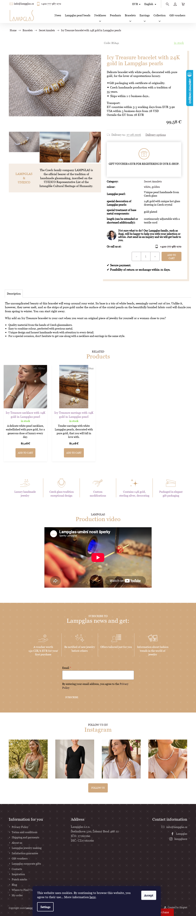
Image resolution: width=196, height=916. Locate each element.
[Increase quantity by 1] (154, 256)
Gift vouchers (20, 858)
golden (156, 186)
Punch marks (19, 879)
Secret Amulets (153, 181)
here (93, 897)
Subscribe (71, 697)
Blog (14, 884)
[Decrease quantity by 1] (136, 256)
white (147, 186)
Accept (148, 895)
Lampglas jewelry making (27, 847)
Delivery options (155, 134)
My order (17, 895)
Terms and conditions (24, 832)
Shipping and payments (25, 837)
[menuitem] (58, 15)
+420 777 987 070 (51, 3)
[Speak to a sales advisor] (144, 235)
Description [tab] (14, 293)
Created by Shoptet (177, 907)
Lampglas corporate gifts (26, 863)
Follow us (98, 787)
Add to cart (171, 257)
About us (17, 842)
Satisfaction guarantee (25, 853)
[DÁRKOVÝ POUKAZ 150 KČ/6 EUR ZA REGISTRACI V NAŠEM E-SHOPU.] (144, 158)
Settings (45, 907)
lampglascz (180, 838)
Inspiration (18, 874)
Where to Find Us (22, 889)
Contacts (17, 869)
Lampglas (181, 833)
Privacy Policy (20, 827)
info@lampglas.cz (24, 3)
